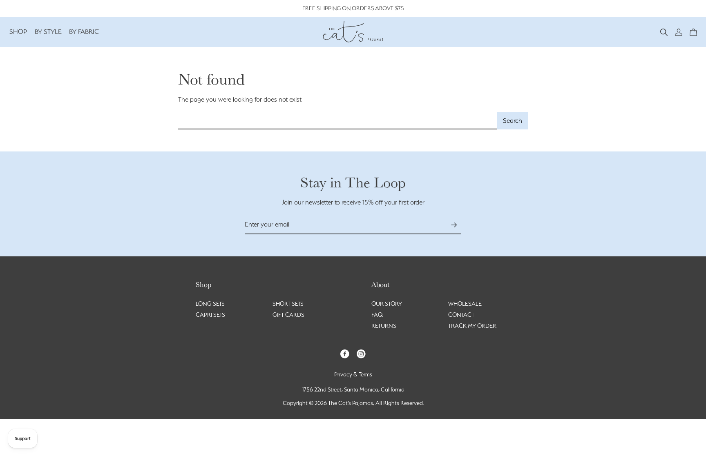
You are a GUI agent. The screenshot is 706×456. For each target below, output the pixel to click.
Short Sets (288, 303)
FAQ (377, 314)
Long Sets (210, 303)
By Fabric (84, 32)
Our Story (386, 303)
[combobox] (337, 121)
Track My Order (472, 326)
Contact (461, 314)
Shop (18, 32)
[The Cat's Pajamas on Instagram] (361, 353)
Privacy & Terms (353, 374)
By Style (48, 32)
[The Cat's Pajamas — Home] (353, 31)
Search (512, 121)
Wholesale (465, 303)
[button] (664, 32)
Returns (383, 326)
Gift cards (288, 314)
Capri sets (210, 314)
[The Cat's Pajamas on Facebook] (344, 353)
